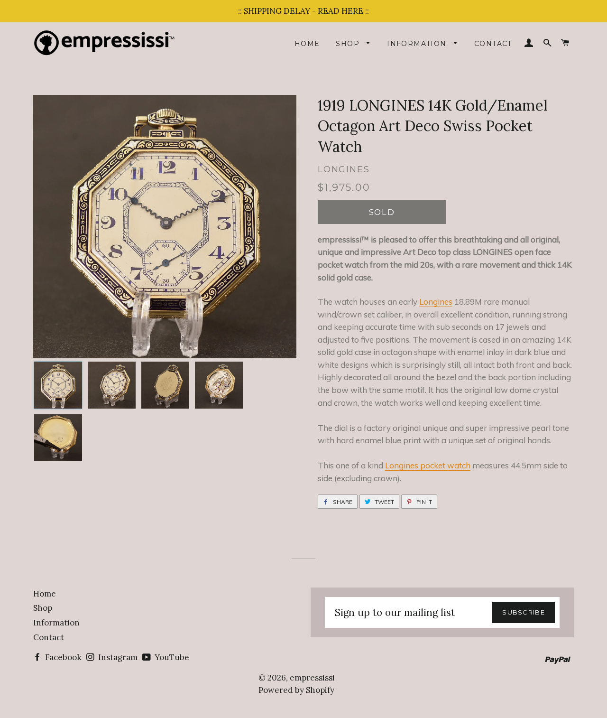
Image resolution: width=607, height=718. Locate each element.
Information (418, 43)
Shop (349, 43)
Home (307, 43)
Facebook (62, 657)
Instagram (117, 657)
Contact (493, 43)
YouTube (171, 657)
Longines (435, 302)
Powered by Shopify (296, 690)
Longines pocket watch (427, 465)
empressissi (312, 677)
